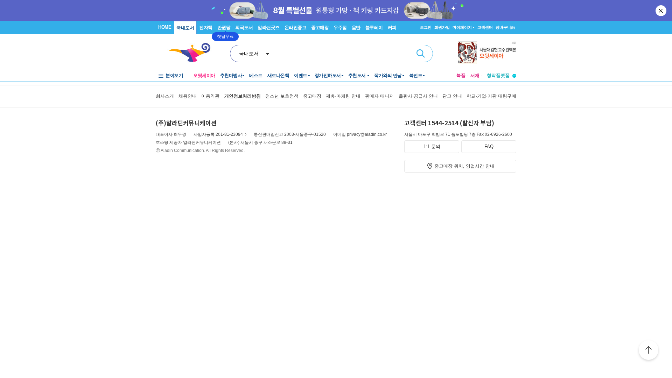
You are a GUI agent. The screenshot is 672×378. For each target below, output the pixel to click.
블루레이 (374, 27)
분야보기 (174, 75)
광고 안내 (452, 96)
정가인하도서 (328, 75)
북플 (460, 75)
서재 (474, 75)
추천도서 (357, 75)
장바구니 (505, 27)
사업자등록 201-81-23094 (218, 134)
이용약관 (210, 96)
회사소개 (165, 96)
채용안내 (187, 96)
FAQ (488, 146)
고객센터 (485, 27)
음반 (356, 27)
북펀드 (415, 75)
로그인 (426, 27)
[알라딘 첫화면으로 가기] (193, 52)
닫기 (661, 10)
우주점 (340, 27)
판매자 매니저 (379, 96)
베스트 (255, 75)
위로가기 (649, 351)
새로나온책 (278, 75)
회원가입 (442, 27)
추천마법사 (231, 75)
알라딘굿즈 (269, 27)
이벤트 (300, 75)
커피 (392, 27)
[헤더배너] (487, 52)
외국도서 (244, 27)
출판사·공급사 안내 (418, 96)
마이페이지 (462, 27)
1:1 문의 (432, 146)
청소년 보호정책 (282, 96)
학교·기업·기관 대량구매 (491, 96)
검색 (421, 53)
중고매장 (320, 27)
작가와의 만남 (388, 75)
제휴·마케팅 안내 (343, 96)
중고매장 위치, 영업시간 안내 (464, 166)
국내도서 (185, 27)
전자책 (205, 27)
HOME (164, 27)
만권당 (224, 27)
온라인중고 (296, 27)
